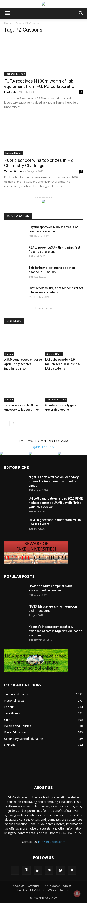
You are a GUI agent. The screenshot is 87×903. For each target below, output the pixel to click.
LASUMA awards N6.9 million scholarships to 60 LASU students (63, 364)
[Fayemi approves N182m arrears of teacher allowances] (14, 232)
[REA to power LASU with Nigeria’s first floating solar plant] (14, 252)
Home (8, 23)
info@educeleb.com (51, 842)
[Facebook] (15, 870)
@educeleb (43, 447)
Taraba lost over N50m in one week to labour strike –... (21, 409)
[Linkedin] (38, 870)
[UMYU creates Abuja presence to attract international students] (14, 293)
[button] (81, 13)
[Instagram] (26, 870)
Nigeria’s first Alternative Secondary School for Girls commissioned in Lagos (54, 481)
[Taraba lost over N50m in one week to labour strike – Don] (23, 389)
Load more (42, 308)
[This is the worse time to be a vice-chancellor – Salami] (14, 273)
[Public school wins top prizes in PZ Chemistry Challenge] (43, 135)
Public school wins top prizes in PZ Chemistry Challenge (38, 163)
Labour (9, 354)
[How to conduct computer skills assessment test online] (14, 591)
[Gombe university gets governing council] (64, 389)
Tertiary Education (15, 73)
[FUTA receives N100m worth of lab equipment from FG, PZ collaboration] (43, 56)
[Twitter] (60, 870)
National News (13, 153)
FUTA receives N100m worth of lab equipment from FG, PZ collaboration (40, 84)
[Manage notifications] (77, 893)
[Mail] (49, 870)
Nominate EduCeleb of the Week (36, 890)
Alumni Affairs (54, 354)
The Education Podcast (57, 886)
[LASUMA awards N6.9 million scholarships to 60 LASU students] (64, 343)
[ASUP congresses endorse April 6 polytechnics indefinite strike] (23, 343)
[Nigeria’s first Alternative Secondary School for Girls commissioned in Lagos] (14, 482)
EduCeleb (10, 92)
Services (65, 890)
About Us (18, 886)
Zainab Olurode (14, 171)
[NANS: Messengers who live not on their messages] (14, 611)
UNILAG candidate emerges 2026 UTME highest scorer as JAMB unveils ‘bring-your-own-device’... (56, 503)
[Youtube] (72, 870)
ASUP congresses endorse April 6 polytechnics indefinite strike (23, 364)
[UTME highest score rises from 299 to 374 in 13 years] (14, 525)
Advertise (33, 886)
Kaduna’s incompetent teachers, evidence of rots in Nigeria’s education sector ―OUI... (55, 631)
